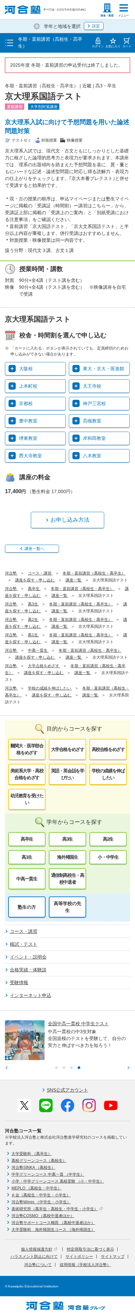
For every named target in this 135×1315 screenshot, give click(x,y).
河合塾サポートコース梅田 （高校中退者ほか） (53, 1222)
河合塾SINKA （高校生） (33, 1167)
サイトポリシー (79, 1256)
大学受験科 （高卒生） (31, 1153)
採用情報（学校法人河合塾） (85, 1264)
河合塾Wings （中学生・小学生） (41, 1202)
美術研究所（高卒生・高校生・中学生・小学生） (54, 1209)
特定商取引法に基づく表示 (90, 1249)
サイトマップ (113, 1256)
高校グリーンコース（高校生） (39, 1160)
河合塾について (38, 1264)
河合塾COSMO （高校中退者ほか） (42, 1215)
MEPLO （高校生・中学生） (36, 1188)
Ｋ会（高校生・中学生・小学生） (40, 1195)
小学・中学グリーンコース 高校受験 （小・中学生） (57, 1181)
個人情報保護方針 (36, 1249)
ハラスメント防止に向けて (34, 1256)
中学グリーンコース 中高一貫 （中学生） (47, 1174)
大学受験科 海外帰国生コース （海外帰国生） (53, 1229)
